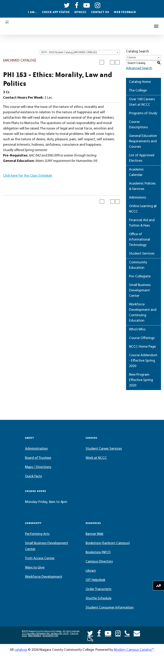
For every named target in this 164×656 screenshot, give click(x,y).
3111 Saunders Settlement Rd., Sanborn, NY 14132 (45, 634)
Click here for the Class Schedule (27, 176)
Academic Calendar (136, 172)
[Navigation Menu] (156, 26)
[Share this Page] (107, 62)
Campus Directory (99, 562)
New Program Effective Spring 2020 (141, 380)
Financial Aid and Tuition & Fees (142, 223)
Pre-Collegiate (140, 276)
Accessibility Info (50, 636)
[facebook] (77, 5)
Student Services (141, 254)
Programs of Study (143, 113)
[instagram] (97, 5)
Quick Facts (33, 476)
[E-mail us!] (137, 632)
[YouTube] (108, 632)
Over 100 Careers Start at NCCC (142, 102)
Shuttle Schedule (98, 598)
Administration (36, 449)
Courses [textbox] (131, 57)
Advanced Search (139, 68)
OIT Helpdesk (95, 580)
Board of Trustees (38, 458)
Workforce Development (43, 577)
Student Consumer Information (110, 608)
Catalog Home (140, 82)
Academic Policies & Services (142, 186)
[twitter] (67, 5)
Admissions (137, 198)
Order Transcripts (98, 589)
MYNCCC (80, 12)
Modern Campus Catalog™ (134, 650)
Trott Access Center (40, 558)
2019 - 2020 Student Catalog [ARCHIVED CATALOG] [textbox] (69, 52)
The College (138, 90)
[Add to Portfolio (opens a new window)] (102, 62)
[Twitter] (90, 632)
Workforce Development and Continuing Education (142, 313)
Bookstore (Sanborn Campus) (108, 543)
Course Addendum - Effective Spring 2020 (143, 361)
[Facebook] (99, 632)
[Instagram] (118, 632)
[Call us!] (127, 632)
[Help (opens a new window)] (117, 62)
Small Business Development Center (140, 290)
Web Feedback (125, 12)
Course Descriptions (138, 124)
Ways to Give (34, 568)
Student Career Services (104, 449)
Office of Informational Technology (139, 240)
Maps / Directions (38, 467)
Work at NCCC (96, 458)
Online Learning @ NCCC (143, 209)
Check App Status (56, 12)
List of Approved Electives (141, 158)
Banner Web (94, 534)
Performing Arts (37, 534)
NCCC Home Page (142, 347)
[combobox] (80, 52)
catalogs (20, 650)
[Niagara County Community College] (17, 26)
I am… (32, 12)
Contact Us (100, 12)
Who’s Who (137, 329)
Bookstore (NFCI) (98, 552)
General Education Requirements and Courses (143, 141)
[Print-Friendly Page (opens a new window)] (112, 62)
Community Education (138, 265)
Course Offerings (142, 338)
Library (91, 571)
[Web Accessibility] (90, 637)
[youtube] (86, 5)
